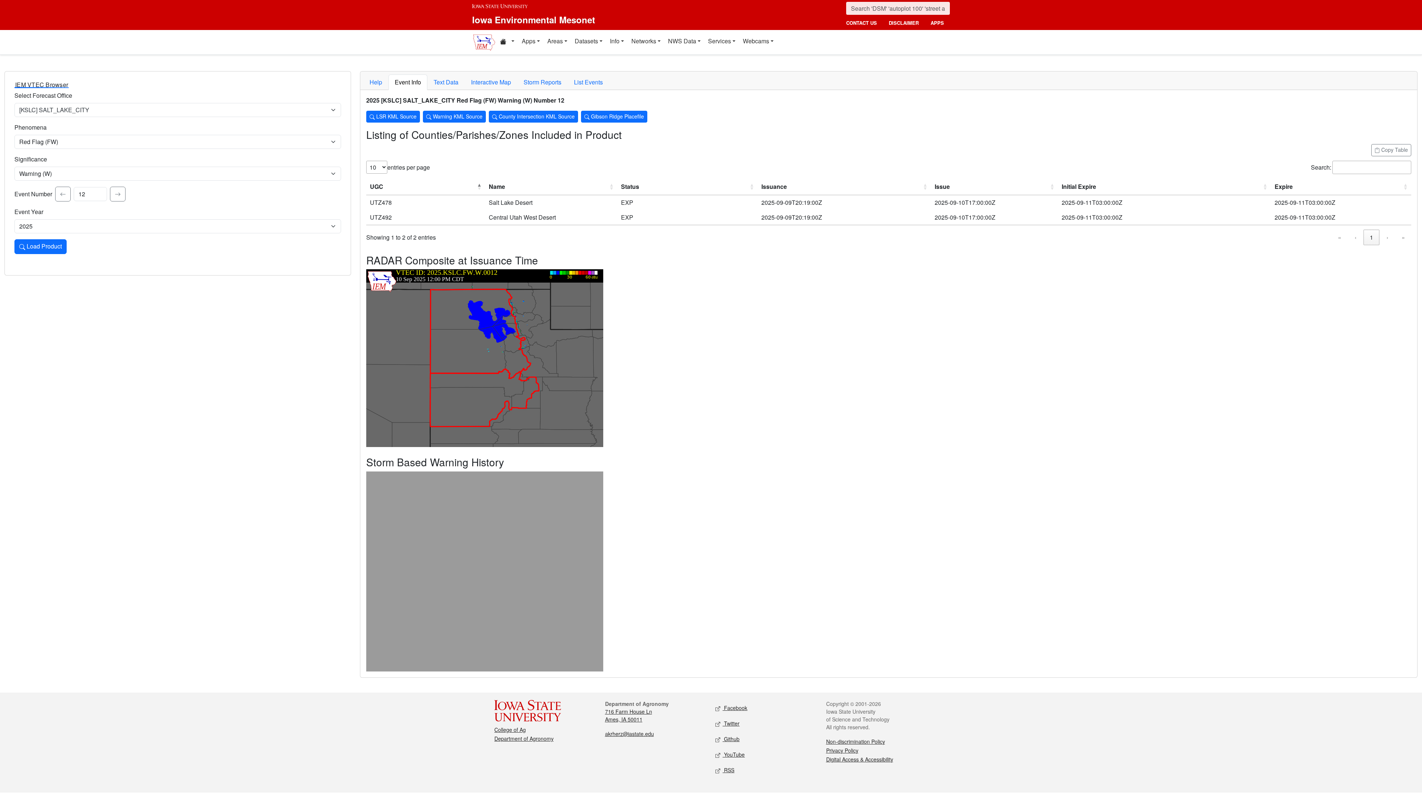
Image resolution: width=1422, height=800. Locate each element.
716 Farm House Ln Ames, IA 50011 (628, 715)
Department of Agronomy (524, 738)
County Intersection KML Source (536, 116)
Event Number (33, 194)
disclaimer (904, 22)
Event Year (28, 211)
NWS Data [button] (682, 41)
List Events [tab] (588, 82)
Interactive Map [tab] (491, 82)
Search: (1321, 167)
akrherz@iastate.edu (629, 733)
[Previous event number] (63, 194)
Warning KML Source (457, 116)
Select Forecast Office (43, 95)
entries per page (408, 167)
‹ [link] (1355, 237)
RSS (728, 770)
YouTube (733, 754)
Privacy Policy (842, 750)
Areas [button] (555, 41)
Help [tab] (376, 82)
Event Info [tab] (408, 82)
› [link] (1387, 237)
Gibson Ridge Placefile (617, 116)
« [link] (1339, 237)
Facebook (734, 707)
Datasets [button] (586, 41)
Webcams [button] (756, 41)
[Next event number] (118, 194)
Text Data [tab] (446, 82)
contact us (861, 22)
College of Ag (510, 729)
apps (937, 22)
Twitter (731, 723)
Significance (30, 159)
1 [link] (1371, 237)
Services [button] (719, 41)
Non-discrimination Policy (855, 741)
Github (731, 739)
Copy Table (1394, 149)
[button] (507, 42)
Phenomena (30, 127)
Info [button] (615, 41)
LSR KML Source (396, 116)
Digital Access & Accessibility (859, 759)
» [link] (1403, 237)
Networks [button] (643, 41)
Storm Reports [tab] (542, 82)
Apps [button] (528, 41)
